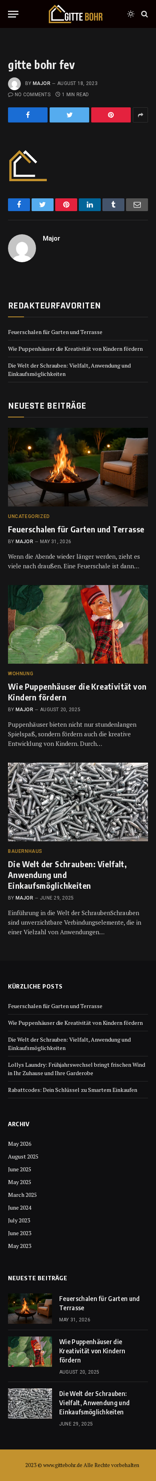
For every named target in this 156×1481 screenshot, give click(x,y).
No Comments (32, 94)
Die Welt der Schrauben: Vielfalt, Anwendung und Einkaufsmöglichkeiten (94, 1403)
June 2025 (19, 1169)
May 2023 (19, 1246)
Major (41, 83)
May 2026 (19, 1143)
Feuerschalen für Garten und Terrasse (55, 332)
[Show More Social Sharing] (140, 115)
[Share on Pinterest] (111, 115)
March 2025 (22, 1194)
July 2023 (19, 1220)
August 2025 (23, 1156)
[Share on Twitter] (69, 115)
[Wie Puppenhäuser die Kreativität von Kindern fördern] (78, 624)
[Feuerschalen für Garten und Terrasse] (78, 467)
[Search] (144, 14)
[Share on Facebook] (28, 115)
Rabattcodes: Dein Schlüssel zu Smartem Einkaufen (72, 1089)
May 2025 (19, 1182)
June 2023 (19, 1233)
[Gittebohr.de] (76, 14)
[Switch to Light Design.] (131, 14)
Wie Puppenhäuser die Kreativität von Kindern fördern (75, 348)
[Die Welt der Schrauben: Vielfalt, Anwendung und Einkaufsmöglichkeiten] (78, 802)
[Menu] (13, 14)
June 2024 (19, 1207)
